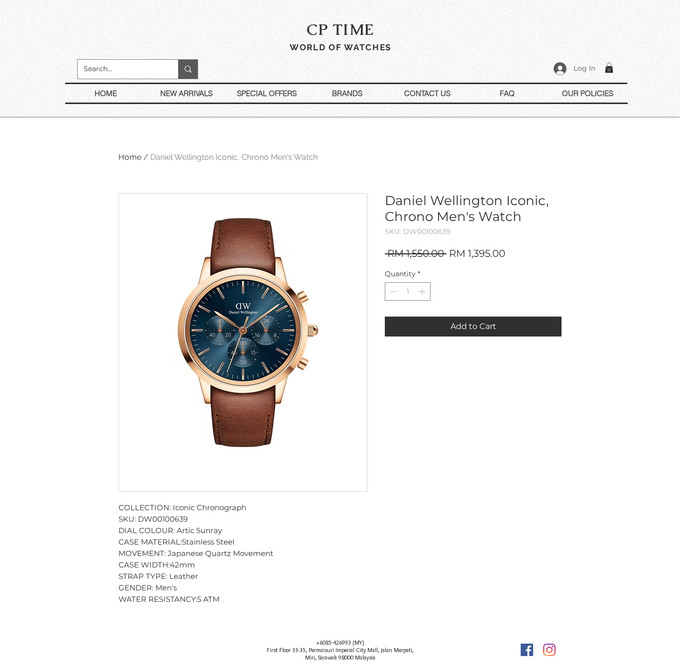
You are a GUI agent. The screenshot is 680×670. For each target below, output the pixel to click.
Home (129, 157)
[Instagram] (549, 650)
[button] (609, 68)
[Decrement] (392, 291)
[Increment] (423, 291)
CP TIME (340, 29)
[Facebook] (527, 650)
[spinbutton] (408, 291)
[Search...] (188, 69)
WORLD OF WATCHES (340, 47)
